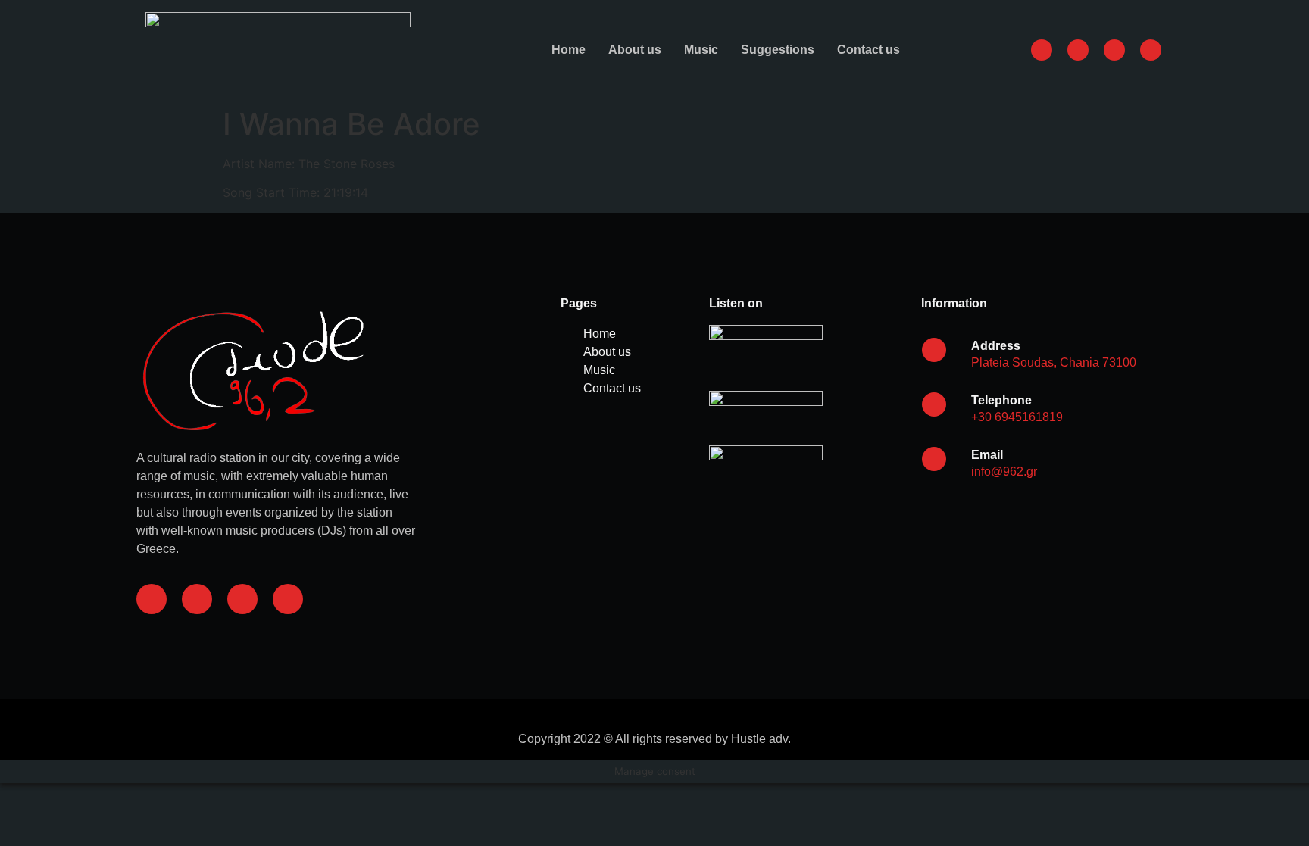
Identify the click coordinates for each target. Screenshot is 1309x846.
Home (568, 49)
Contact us (868, 49)
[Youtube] (288, 599)
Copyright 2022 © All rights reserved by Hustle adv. (654, 738)
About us (634, 49)
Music (701, 49)
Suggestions (777, 49)
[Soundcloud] (242, 599)
